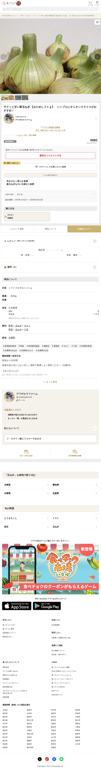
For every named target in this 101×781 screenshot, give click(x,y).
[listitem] (26, 485)
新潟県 (53, 720)
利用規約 (6, 679)
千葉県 (77, 717)
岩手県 (53, 710)
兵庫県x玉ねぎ (11, 350)
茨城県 (77, 713)
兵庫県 (12, 338)
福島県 (53, 713)
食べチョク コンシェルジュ (62, 675)
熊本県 (53, 744)
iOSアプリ (55, 691)
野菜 (11, 326)
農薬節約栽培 (10, 346)
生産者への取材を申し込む (61, 638)
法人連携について (58, 651)
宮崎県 (5, 747)
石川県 (5, 724)
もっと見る (51, 382)
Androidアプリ (57, 695)
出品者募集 (56, 625)
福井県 (29, 724)
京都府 (29, 730)
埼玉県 (53, 717)
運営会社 (6, 667)
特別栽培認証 (34, 346)
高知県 (53, 741)
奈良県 (5, 734)
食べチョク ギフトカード (61, 683)
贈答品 (46, 346)
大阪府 (53, 730)
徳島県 (77, 737)
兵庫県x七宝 (43, 350)
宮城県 (77, 710)
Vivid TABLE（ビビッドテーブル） (64, 671)
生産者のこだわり (12, 410)
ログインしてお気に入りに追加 (52, 167)
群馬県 (29, 717)
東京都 (5, 720)
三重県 (77, 727)
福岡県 (77, 741)
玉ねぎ (18, 326)
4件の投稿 (32, 135)
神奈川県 (30, 720)
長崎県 (29, 744)
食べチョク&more (58, 687)
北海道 (5, 710)
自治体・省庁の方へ (59, 654)
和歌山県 (30, 734)
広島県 (29, 737)
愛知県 (53, 727)
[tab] (17, 229)
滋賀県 (5, 730)
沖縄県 (53, 747)
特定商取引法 (7, 687)
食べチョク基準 (8, 629)
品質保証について (9, 633)
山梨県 (53, 724)
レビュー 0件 (22, 135)
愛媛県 (29, 741)
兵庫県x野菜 (86, 346)
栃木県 (5, 717)
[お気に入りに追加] (97, 22)
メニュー (97, 5)
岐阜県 (5, 727)
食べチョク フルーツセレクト (62, 679)
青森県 (29, 710)
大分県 (77, 744)
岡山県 (5, 737)
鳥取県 (53, 734)
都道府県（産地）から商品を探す (17, 705)
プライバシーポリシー (11, 683)
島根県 (77, 734)
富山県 (77, 720)
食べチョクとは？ (9, 625)
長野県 (77, 724)
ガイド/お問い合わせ (10, 671)
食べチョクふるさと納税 (60, 667)
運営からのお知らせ (10, 675)
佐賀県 (5, 744)
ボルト (27, 326)
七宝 (26, 329)
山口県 (53, 737)
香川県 (5, 741)
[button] (50, 249)
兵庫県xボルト (27, 350)
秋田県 (5, 713)
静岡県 (29, 727)
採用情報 (6, 697)
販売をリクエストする (50, 155)
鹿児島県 (30, 747)
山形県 (29, 713)
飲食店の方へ (7, 637)
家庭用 (56, 346)
